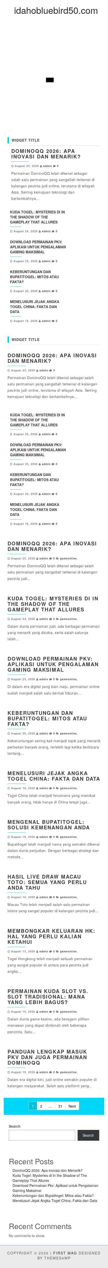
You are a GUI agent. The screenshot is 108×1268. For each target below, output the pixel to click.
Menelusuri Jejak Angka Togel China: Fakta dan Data (34, 306)
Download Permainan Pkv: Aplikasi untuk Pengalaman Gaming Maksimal (38, 246)
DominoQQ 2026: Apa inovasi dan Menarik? (46, 153)
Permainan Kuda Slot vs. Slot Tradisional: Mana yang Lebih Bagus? (48, 996)
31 (60, 1106)
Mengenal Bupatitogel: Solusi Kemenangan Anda (49, 824)
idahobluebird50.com (56, 10)
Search (15, 1126)
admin (47, 166)
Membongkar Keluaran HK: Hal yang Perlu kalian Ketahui (51, 936)
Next (72, 1106)
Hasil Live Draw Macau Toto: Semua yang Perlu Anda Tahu (47, 882)
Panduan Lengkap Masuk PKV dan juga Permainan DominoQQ (47, 1057)
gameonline (68, 558)
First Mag (65, 1252)
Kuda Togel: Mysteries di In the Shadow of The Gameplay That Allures (37, 216)
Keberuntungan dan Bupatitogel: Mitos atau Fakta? (34, 276)
